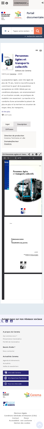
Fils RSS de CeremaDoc (11, 342)
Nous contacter (8, 351)
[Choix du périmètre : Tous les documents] (6, 30)
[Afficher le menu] (3, 2)
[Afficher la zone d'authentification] (8, 3)
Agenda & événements (11, 360)
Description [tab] (22, 124)
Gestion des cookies (22, 423)
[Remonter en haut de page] (39, 424)
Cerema (13, 74)
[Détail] (36, 154)
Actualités (7, 363)
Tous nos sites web (15, 384)
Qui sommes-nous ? (10, 336)
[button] (42, 2)
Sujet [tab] (8, 124)
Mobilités (8, 144)
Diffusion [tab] (9, 129)
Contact (15, 418)
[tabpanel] (22, 173)
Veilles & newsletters (10, 366)
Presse (26, 418)
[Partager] (29, 154)
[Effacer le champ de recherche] (32, 30)
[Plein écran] (40, 154)
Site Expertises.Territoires (17, 378)
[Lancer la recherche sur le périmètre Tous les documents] (38, 30)
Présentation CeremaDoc (12, 339)
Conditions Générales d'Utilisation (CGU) (20, 415)
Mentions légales (20, 413)
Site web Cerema (14, 372)
